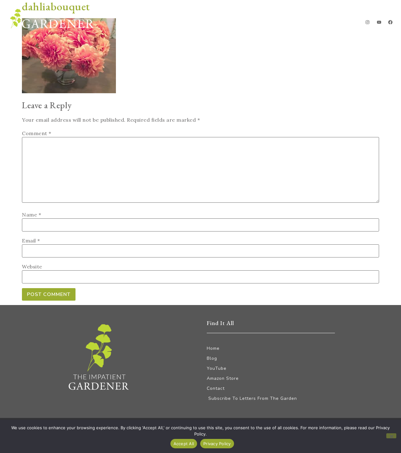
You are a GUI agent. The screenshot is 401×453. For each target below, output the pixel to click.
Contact (338, 24)
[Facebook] (390, 22)
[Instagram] (367, 22)
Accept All (184, 443)
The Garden (263, 24)
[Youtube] (379, 22)
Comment (36, 133)
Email (31, 240)
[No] (391, 435)
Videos (303, 24)
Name (31, 214)
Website (32, 266)
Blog (227, 24)
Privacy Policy (217, 443)
